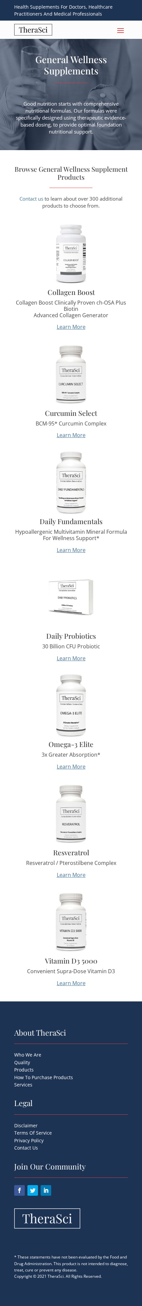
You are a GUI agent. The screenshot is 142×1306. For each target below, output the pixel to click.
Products (24, 1070)
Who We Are (27, 1055)
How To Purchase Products (43, 1077)
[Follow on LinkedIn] (46, 1190)
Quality (22, 1062)
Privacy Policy (29, 1140)
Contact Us (26, 1148)
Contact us (31, 198)
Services (23, 1084)
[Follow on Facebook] (19, 1190)
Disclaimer (26, 1125)
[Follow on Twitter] (32, 1190)
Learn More (71, 326)
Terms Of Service (33, 1133)
